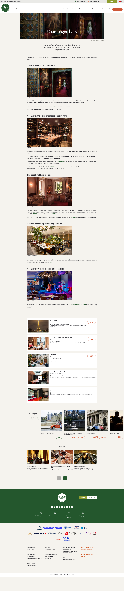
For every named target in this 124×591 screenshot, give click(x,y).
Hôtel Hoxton (55, 214)
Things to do (30, 549)
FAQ (64, 557)
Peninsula (73, 217)
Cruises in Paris (31, 556)
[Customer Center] (104, 1)
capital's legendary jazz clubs (78, 304)
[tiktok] (59, 507)
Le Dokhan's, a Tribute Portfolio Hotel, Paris (61, 337)
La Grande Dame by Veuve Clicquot (59, 371)
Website (83, 497)
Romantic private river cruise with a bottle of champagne (73, 433)
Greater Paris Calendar (51, 554)
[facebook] (52, 507)
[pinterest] (62, 507)
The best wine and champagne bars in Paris (60, 467)
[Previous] (33, 418)
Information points (50, 549)
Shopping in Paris (31, 561)
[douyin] (67, 507)
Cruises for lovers (114, 433)
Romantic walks (91, 433)
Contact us (48, 558)
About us (47, 547)
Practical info (49, 556)
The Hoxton (53, 354)
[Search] (16, 9)
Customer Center (67, 555)
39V (29, 259)
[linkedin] (57, 507)
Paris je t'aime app (81, 1)
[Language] (121, 1)
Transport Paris (31, 565)
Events (29, 552)
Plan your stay (31, 554)
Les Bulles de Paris (55, 389)
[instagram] (54, 507)
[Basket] (101, 1)
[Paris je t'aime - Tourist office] (5, 8)
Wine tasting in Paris (79, 466)
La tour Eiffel (53, 320)
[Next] (39, 418)
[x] (72, 507)
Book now (91, 321)
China (50, 262)
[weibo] (69, 507)
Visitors (91, 497)
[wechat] (64, 507)
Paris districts (31, 563)
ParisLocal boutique (94, 1)
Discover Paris (31, 547)
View (59, 437)
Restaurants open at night (34, 558)
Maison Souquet (52, 106)
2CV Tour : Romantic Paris (47, 433)
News (46, 552)
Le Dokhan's (61, 161)
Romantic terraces (31, 466)
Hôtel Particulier (37, 214)
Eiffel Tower (53, 166)
